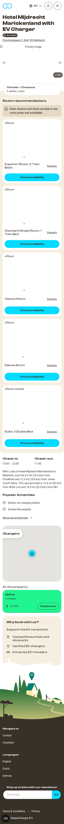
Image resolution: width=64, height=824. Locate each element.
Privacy (36, 811)
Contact (7, 735)
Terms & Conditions (14, 811)
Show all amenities (15, 517)
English (7, 761)
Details (52, 166)
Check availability (32, 177)
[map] (32, 553)
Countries (8, 742)
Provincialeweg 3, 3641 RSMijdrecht (24, 40)
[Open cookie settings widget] (6, 818)
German (7, 775)
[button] (32, 601)
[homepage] (7, 6)
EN (35, 5)
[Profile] (48, 6)
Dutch (6, 768)
